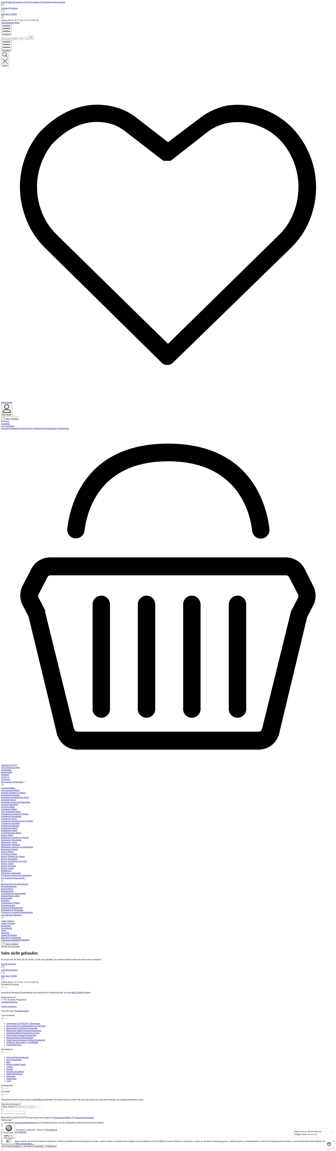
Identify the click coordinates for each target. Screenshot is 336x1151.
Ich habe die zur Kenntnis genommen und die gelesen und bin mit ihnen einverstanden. (54, 1122)
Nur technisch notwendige (33, 1146)
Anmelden (5, 424)
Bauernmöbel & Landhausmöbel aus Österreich (26, 1026)
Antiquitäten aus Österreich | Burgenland (23, 1023)
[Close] (2, 1149)
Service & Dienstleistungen (17, 1057)
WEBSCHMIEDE (18, 1132)
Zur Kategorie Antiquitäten (12, 782)
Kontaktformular (22, 1011)
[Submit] (2, 1109)
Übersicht (5, 428)
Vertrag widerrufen (9, 1006)
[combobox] (13, 38)
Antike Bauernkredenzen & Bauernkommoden (25, 1040)
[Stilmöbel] (15, 940)
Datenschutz (11, 1079)
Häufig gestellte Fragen (16, 1064)
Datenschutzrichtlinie (62, 1117)
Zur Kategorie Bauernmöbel (13, 878)
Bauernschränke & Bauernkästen (20, 1038)
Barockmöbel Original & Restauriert (21, 1035)
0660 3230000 (77, 992)
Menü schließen (12, 419)
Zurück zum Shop (8, 964)
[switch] (8, 1141)
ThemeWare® (51, 1130)
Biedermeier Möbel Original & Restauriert (23, 1030)
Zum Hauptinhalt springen (12, 2)
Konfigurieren (51, 1146)
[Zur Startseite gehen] (10, 23)
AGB (8, 1081)
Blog (8, 1062)
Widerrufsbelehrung (14, 1074)
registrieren (9, 426)
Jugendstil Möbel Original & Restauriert (22, 1033)
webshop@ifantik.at (9, 8)
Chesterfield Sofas (13, 1045)
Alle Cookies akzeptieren (11, 1146)
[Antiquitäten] (16, 875)
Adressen (29, 428)
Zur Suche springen (31, 2)
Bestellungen (51, 428)
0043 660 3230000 (9, 14)
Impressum (10, 1076)
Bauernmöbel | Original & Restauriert (21, 1028)
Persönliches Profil (17, 428)
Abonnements (63, 428)
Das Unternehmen (13, 1060)
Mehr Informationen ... (24, 1143)
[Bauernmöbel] (17, 912)
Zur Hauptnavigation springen (52, 2)
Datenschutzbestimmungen (26, 1122)
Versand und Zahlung (15, 1071)
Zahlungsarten (40, 428)
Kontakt (9, 1069)
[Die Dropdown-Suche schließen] (31, 38)
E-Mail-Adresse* (8, 1107)
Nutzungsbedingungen (84, 1117)
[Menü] (13, 1125)
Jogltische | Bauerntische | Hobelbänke (22, 1042)
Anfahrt (9, 1067)
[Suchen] (27, 38)
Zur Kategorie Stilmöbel (11, 915)
